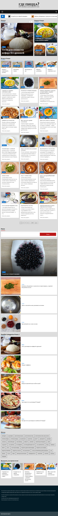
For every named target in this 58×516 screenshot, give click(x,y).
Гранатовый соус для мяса (27, 205)
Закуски (4, 441)
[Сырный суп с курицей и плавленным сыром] (10, 83)
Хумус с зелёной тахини (26, 175)
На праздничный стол (29, 444)
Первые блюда (38, 36)
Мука (49, 441)
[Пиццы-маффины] (11, 364)
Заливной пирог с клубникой (8, 148)
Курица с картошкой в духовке (5, 71)
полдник (4, 456)
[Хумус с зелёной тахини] (29, 168)
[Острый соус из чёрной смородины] (29, 83)
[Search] (56, 12)
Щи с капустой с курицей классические (51, 52)
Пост (8, 447)
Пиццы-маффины (12, 52)
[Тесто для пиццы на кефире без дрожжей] (11, 345)
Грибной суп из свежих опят (8, 120)
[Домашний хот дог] (29, 64)
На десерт (4, 444)
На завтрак (11, 444)
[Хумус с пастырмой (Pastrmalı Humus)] (48, 168)
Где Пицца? (29, 4)
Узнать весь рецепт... (6, 104)
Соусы (23, 87)
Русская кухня (26, 450)
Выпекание (23, 438)
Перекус (53, 444)
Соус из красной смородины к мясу (10, 205)
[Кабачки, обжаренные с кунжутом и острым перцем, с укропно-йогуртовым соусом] (48, 83)
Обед (47, 444)
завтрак (46, 453)
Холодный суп (32, 453)
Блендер (4, 435)
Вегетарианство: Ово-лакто (42, 435)
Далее (36, 223)
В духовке (10, 435)
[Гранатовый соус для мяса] (29, 198)
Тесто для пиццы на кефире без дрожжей (31, 346)
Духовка (49, 438)
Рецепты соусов (17, 450)
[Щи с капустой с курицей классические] (29, 113)
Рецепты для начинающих (27, 447)
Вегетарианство (29, 435)
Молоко (32, 441)
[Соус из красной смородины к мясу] (10, 198)
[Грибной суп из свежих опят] (10, 113)
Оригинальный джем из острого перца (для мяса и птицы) (47, 206)
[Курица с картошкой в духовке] (6, 64)
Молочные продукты (41, 441)
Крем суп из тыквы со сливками (47, 120)
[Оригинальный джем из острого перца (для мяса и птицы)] (48, 198)
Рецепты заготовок (41, 447)
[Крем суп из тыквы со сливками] (48, 113)
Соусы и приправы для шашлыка (40, 450)
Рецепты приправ (6, 450)
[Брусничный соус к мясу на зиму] (48, 141)
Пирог (3, 447)
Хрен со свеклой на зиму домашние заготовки (33, 305)
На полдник (19, 444)
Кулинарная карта (5, 513)
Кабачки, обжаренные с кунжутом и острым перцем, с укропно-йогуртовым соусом (47, 92)
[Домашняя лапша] (17, 64)
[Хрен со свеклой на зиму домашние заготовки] (29, 141)
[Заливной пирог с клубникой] (10, 141)
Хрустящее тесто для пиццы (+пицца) (31, 402)
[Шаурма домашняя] (40, 64)
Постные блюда (15, 447)
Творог (3, 453)
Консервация (11, 441)
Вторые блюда (5, 65)
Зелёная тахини (5, 175)
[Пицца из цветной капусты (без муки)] (11, 383)
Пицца (4, 50)
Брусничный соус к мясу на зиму (47, 148)
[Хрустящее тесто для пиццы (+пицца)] (11, 401)
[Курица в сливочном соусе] (52, 64)
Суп (51, 450)
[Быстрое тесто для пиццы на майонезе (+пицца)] (11, 420)
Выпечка (4, 145)
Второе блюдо (5, 438)
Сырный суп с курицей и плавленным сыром (7, 91)
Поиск (3, 229)
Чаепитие (40, 453)
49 (32, 223)
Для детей (42, 438)
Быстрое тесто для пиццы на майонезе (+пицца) (33, 420)
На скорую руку (40, 444)
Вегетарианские (19, 435)
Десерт (36, 438)
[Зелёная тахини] (10, 168)
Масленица (19, 441)
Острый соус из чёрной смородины (28, 90)
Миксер (26, 441)
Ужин (13, 453)
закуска (52, 453)
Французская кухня (21, 453)
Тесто (8, 453)
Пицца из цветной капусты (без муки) (31, 383)
